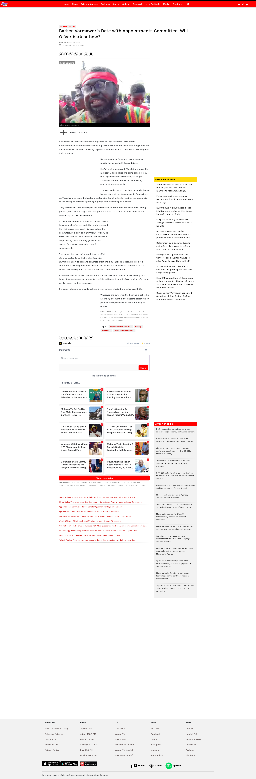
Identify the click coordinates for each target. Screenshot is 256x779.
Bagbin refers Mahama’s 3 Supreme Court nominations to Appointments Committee (95, 516)
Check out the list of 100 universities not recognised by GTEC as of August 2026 (174, 507)
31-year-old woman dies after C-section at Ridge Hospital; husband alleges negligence (174, 269)
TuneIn (141, 765)
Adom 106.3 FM (88, 734)
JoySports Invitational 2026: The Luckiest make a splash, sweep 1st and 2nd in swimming (175, 589)
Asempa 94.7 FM (88, 744)
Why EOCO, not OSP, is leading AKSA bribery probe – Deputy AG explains (90, 521)
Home (66, 4)
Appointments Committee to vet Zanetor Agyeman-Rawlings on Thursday (90, 507)
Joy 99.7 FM (86, 728)
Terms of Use (52, 744)
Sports (116, 4)
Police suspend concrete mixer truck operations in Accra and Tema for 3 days (174, 199)
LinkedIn (155, 750)
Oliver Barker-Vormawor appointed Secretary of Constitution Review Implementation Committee (100, 502)
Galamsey (191, 744)
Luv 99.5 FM (86, 750)
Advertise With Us (54, 734)
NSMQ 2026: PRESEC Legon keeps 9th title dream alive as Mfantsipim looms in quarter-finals (174, 211)
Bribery (138, 327)
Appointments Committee (121, 327)
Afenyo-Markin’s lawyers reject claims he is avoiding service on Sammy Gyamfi (175, 488)
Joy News (120, 728)
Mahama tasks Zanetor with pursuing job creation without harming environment (174, 529)
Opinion (126, 4)
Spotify (176, 765)
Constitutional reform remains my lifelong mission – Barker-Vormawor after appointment (97, 497)
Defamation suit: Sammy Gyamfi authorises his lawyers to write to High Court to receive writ (173, 246)
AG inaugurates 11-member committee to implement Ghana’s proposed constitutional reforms (173, 234)
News (75, 4)
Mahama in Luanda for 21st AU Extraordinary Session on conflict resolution (171, 518)
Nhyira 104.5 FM (88, 755)
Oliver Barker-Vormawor (124, 330)
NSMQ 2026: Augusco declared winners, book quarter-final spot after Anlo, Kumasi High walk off (173, 257)
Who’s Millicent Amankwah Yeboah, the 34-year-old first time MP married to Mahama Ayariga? (174, 187)
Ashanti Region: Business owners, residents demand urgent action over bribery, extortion (97, 540)
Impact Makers (193, 739)
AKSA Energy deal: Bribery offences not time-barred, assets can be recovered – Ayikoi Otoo (98, 531)
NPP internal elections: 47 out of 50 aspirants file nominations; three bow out (175, 441)
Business (105, 4)
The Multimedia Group (56, 728)
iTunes (158, 765)
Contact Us (50, 739)
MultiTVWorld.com (125, 744)
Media (166, 4)
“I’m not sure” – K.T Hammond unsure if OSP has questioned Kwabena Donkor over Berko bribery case (103, 526)
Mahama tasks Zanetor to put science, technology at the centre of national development (173, 577)
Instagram (156, 744)
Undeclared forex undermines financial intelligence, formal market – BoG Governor (173, 464)
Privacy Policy (52, 750)
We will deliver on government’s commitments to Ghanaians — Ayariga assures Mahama (173, 540)
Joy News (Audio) (124, 755)
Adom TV (120, 734)
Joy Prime (120, 739)
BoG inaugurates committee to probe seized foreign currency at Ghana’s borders (175, 432)
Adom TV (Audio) (124, 750)
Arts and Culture (89, 4)
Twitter (154, 739)
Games (189, 728)
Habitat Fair (192, 734)
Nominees (106, 330)
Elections (177, 4)
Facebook (155, 734)
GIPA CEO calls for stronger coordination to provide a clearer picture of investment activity (175, 477)
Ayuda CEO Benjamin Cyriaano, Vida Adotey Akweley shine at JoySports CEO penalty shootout (174, 565)
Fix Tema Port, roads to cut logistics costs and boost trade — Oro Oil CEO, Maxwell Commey (173, 452)
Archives (190, 750)
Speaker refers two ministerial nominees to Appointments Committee (89, 512)
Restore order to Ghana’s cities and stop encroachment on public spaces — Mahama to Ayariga (174, 552)
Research (138, 4)
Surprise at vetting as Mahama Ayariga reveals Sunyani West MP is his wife (174, 222)
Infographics (157, 755)
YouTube (155, 728)
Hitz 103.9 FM (87, 739)
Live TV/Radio (152, 4)
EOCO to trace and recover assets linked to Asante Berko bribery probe (89, 535)
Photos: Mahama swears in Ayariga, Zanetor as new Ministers (172, 497)
